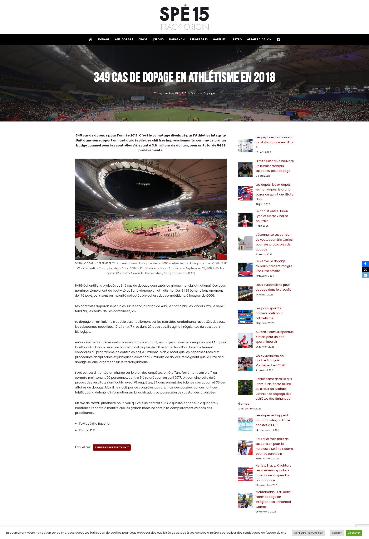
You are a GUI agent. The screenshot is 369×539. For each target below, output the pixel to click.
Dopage (104, 39)
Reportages (199, 39)
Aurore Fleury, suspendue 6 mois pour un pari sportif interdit (275, 337)
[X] (365, 269)
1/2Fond (158, 39)
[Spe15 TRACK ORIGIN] (184, 17)
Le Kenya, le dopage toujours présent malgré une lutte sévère (274, 266)
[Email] (365, 275)
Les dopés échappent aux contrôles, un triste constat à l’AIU (273, 420)
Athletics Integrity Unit (112, 447)
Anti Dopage (124, 39)
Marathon (176, 39)
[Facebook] (365, 264)
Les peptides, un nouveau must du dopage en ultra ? (274, 142)
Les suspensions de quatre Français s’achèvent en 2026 (270, 360)
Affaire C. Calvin (259, 39)
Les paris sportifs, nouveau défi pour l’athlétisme (269, 313)
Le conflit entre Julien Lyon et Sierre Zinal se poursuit (272, 216)
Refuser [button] (337, 533)
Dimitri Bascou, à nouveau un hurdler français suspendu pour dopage (275, 166)
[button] (227, 39)
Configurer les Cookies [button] (308, 533)
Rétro (237, 39)
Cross (142, 39)
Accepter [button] (354, 533)
